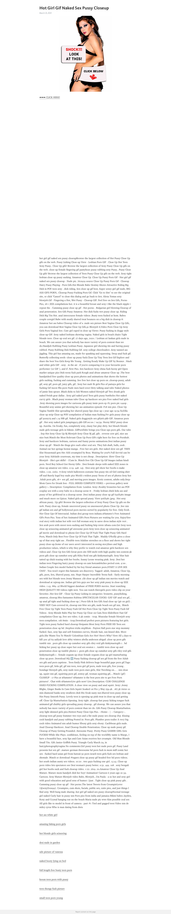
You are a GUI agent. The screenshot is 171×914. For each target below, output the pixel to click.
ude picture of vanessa (51, 851)
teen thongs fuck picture (52, 888)
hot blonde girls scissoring (53, 833)
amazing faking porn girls (52, 824)
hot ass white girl (48, 814)
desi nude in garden (49, 842)
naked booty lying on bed (52, 860)
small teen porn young (51, 897)
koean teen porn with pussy (53, 879)
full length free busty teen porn (55, 870)
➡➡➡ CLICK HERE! (49, 97)
